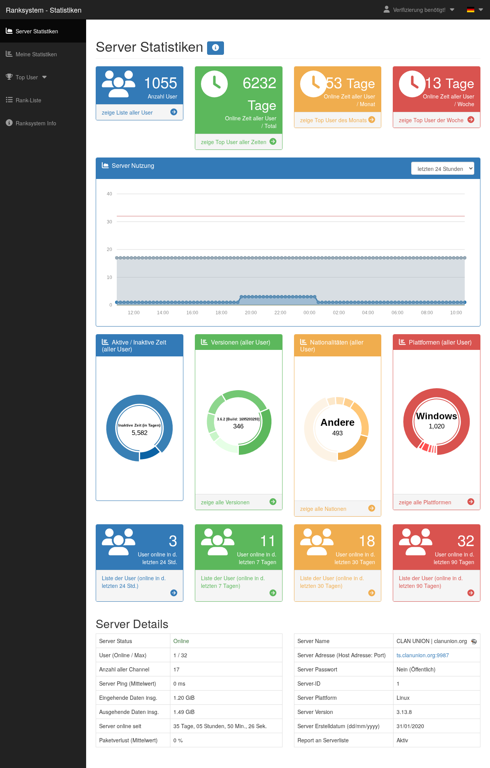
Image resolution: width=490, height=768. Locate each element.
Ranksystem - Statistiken (44, 10)
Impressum (217, 764)
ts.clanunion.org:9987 (423, 655)
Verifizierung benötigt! (419, 9)
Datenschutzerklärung (260, 764)
